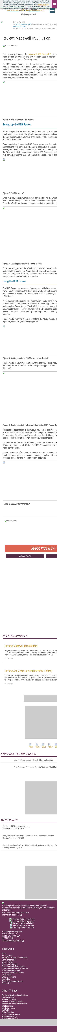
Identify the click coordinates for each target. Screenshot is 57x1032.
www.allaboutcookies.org (34, 10)
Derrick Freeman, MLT (23, 24)
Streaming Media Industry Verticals (15, 968)
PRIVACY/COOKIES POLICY (11, 941)
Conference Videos (9, 960)
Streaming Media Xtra (10, 964)
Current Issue (25, 556)
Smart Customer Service (11, 1014)
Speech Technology (9, 1016)
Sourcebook (6, 975)
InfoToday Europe (8, 1008)
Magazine (7, 956)
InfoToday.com (7, 1006)
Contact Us (6, 983)
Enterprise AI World (9, 999)
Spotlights (6, 979)
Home (4, 953)
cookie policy (42, 5)
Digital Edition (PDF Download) (14, 958)
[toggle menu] (52, 10)
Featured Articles (19, 26)
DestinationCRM (8, 997)
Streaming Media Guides (11, 970)
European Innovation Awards (13, 973)
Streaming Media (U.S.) (10, 1019)
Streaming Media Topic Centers (13, 966)
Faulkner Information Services (13, 1002)
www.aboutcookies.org (14, 10)
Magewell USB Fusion (38, 54)
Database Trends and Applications (15, 995)
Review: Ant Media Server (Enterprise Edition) (28, 671)
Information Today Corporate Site (14, 1004)
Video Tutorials (7, 962)
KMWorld (5, 1010)
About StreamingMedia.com (12, 981)
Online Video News (9, 977)
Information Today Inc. (10, 915)
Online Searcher (8, 1012)
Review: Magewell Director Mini (21, 645)
